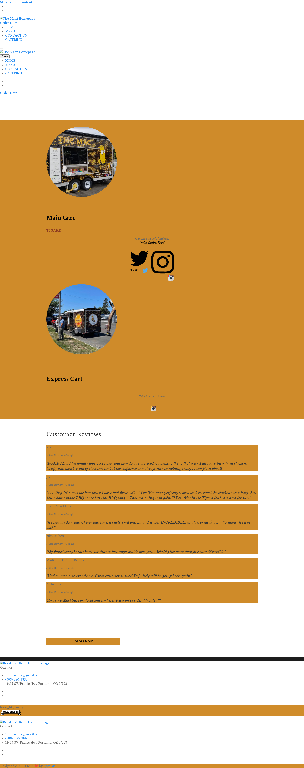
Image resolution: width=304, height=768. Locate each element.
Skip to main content (16, 2)
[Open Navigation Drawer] (1, 48)
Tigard (54, 231)
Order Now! (9, 23)
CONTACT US (16, 35)
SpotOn (49, 766)
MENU (10, 31)
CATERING (13, 39)
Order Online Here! (152, 242)
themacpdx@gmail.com (23, 675)
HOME (10, 27)
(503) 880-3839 (16, 679)
